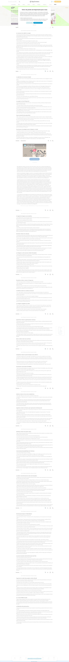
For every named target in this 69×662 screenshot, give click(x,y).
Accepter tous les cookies (38, 22)
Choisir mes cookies (29, 22)
